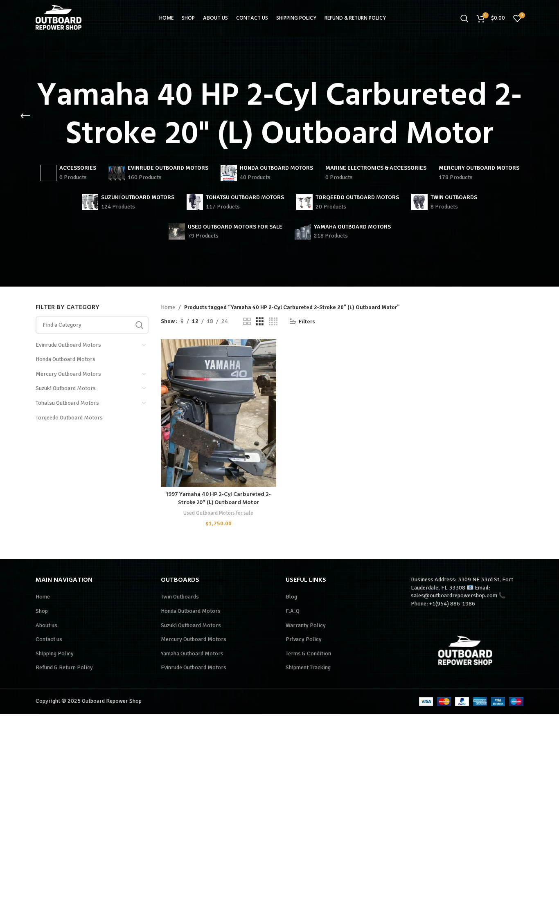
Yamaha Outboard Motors (192, 653)
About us (46, 625)
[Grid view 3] (260, 321)
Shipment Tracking (308, 667)
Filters (307, 321)
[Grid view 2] (247, 321)
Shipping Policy (55, 653)
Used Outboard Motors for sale (218, 512)
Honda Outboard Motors (65, 359)
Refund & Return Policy (64, 667)
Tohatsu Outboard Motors (67, 402)
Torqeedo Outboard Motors (69, 417)
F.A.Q (293, 610)
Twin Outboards (180, 596)
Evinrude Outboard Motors (68, 344)
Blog (291, 596)
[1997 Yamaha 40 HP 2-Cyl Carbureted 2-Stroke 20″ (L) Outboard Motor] (218, 413)
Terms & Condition (308, 653)
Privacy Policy (304, 639)
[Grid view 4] (273, 321)
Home (168, 307)
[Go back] (25, 116)
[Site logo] (60, 17)
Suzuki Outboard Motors (66, 388)
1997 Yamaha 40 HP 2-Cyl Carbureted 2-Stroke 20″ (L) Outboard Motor (218, 498)
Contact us (49, 639)
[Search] (464, 18)
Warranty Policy (306, 625)
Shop (42, 610)
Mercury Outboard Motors (68, 373)
